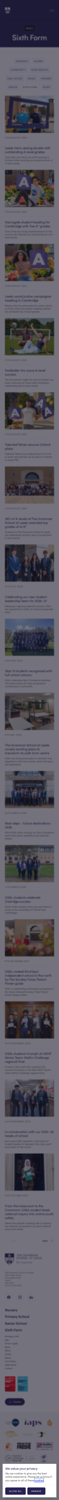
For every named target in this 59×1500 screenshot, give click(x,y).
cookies (39, 1480)
